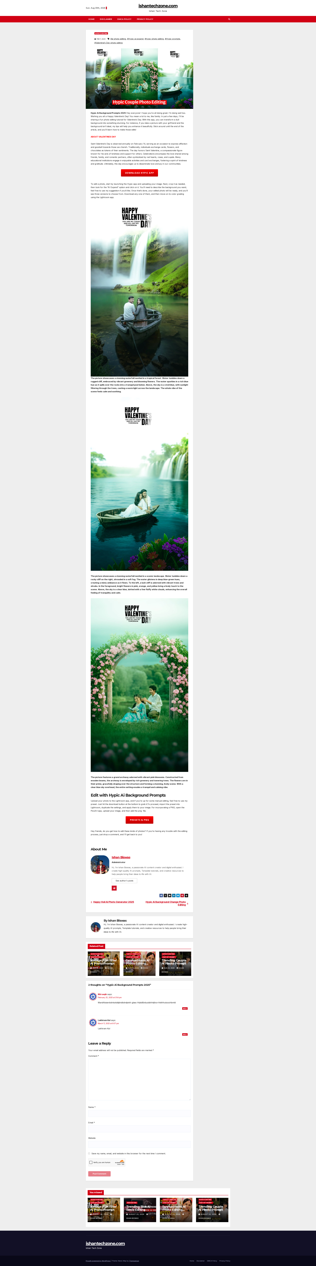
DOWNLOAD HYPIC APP (139, 172)
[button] (229, 19)
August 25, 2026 (137, 1214)
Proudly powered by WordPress (98, 1261)
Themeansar (134, 1261)
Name (92, 1107)
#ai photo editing (118, 39)
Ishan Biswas (121, 857)
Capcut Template (133, 954)
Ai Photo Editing (101, 33)
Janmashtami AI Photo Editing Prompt (137, 963)
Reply (185, 1008)
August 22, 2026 (209, 1214)
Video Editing (132, 1202)
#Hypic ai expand (135, 39)
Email (91, 1122)
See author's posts (124, 880)
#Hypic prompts (172, 39)
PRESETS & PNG (139, 819)
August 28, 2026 (100, 1214)
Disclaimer (106, 19)
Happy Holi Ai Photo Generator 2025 (113, 902)
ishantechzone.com (158, 5)
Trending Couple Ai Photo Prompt (174, 962)
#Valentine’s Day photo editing (108, 43)
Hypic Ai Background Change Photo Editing (166, 903)
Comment (93, 1056)
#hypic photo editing (154, 39)
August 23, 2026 (173, 1214)
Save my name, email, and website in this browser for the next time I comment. (128, 1153)
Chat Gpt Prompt (97, 957)
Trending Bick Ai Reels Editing (138, 1208)
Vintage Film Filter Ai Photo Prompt (103, 962)
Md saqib (102, 994)
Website (92, 1138)
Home (91, 19)
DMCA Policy (124, 19)
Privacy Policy (145, 19)
